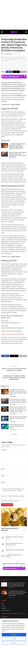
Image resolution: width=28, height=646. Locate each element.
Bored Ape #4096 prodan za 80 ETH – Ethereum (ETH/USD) (14, 544)
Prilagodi (14, 638)
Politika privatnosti (5, 610)
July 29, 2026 (19, 413)
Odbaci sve (14, 642)
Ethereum (7, 36)
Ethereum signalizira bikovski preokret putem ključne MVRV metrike (16, 426)
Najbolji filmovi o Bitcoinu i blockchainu (15, 550)
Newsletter (3, 608)
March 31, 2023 (17, 54)
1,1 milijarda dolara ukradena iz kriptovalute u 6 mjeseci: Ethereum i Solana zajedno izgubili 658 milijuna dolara (17, 146)
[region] (14, 632)
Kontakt (3, 606)
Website (3, 482)
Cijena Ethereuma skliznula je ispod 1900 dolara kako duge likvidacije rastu (18, 418)
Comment (4, 450)
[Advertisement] (14, 15)
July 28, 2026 (19, 421)
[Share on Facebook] (9, 72)
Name (3, 468)
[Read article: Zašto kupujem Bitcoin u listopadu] (14, 517)
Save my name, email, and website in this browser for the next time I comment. (13, 489)
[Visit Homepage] (14, 31)
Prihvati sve (14, 634)
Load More (14, 434)
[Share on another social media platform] (23, 72)
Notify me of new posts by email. (10, 501)
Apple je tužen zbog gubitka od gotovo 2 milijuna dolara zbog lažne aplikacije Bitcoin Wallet (16, 584)
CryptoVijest (8, 54)
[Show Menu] (2, 32)
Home (2, 36)
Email (3, 475)
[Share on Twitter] (16, 72)
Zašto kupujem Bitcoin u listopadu (9, 529)
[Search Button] (26, 32)
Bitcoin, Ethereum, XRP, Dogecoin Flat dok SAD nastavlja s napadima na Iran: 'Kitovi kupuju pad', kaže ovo (17, 155)
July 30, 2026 (12, 149)
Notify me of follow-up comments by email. (12, 496)
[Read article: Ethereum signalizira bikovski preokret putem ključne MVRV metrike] (5, 426)
